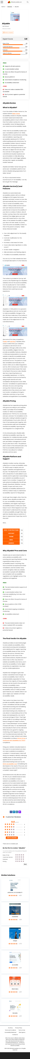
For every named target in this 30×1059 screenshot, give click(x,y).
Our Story (10, 1028)
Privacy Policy (18, 1028)
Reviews (10, 6)
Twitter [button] (14, 812)
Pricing (4, 861)
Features (5, 859)
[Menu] (2, 2)
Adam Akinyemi (5, 26)
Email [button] (20, 812)
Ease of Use (6, 855)
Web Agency (22, 1032)
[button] (6, 28)
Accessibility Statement (10, 1032)
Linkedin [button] (17, 812)
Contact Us (15, 1034)
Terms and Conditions (10, 1030)
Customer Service (8, 857)
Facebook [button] (11, 812)
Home (3, 6)
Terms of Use (22, 1030)
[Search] (27, 2)
